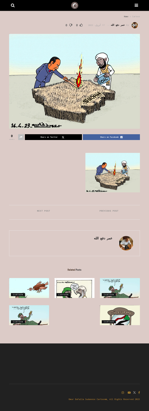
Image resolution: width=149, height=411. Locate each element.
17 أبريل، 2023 (96, 25)
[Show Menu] (136, 5)
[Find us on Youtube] (129, 393)
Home (126, 16)
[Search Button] (13, 5)
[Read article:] (120, 288)
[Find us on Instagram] (123, 393)
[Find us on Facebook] (139, 393)
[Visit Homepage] (74, 5)
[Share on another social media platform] (21, 137)
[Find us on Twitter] (134, 393)
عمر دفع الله (118, 25)
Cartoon (136, 16)
